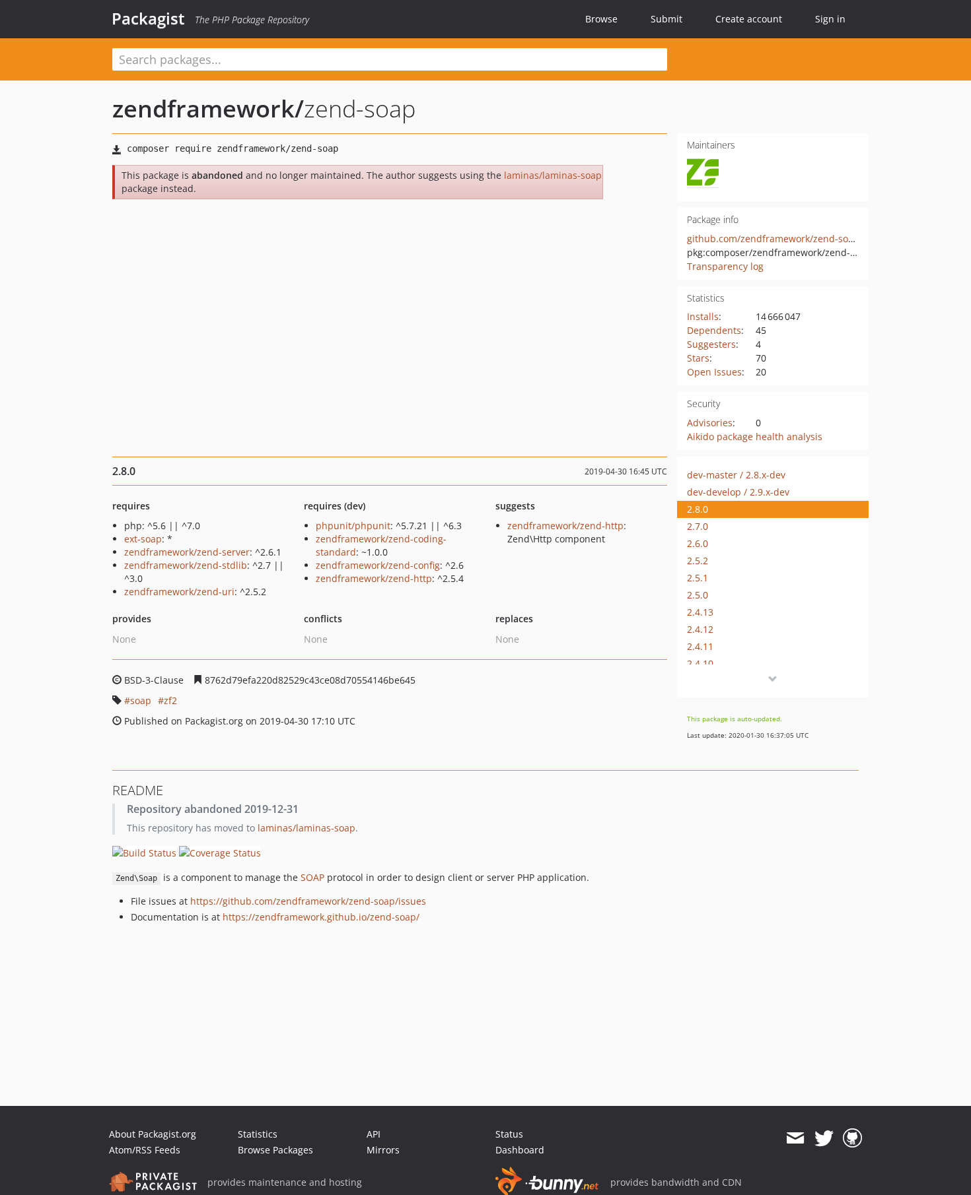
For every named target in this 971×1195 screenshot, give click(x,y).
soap (140, 700)
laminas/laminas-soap (553, 175)
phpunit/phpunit (353, 525)
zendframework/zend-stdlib (185, 565)
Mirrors (383, 1150)
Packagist (148, 18)
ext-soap (143, 539)
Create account (748, 19)
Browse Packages (275, 1150)
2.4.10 (700, 663)
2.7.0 (697, 526)
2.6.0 (697, 543)
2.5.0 (697, 595)
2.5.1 (697, 577)
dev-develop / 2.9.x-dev (738, 492)
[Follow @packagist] (824, 1138)
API (373, 1134)
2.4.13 (700, 612)
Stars (698, 358)
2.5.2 (697, 560)
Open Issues (714, 372)
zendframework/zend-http (374, 578)
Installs (703, 316)
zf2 (170, 700)
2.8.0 (697, 509)
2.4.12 (700, 629)
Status (509, 1134)
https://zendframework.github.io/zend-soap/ (321, 917)
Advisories (710, 422)
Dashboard (519, 1150)
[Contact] (795, 1138)
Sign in (830, 19)
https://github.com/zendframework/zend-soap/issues (308, 901)
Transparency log (725, 266)
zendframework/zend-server (187, 552)
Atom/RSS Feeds (144, 1150)
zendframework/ (208, 108)
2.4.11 (700, 646)
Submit (666, 19)
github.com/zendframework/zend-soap (773, 238)
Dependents (714, 330)
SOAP (312, 877)
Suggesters (711, 344)
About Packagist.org (152, 1134)
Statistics (257, 1134)
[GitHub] (852, 1138)
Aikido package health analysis (754, 436)
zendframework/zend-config (378, 565)
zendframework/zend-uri (179, 591)
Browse (601, 19)
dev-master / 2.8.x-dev (736, 474)
